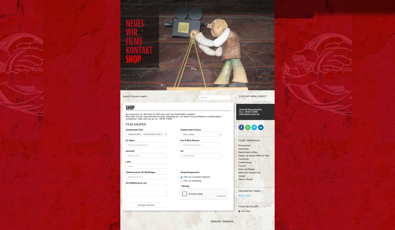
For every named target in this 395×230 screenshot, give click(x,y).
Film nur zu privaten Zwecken (197, 177)
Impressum (216, 221)
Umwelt (242, 176)
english (144, 96)
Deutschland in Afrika (248, 152)
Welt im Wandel (246, 179)
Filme (134, 41)
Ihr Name (130, 140)
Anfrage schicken (146, 205)
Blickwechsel (244, 145)
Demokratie (244, 149)
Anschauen (246, 195)
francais (135, 96)
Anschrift (130, 151)
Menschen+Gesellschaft (249, 172)
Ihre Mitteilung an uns (136, 183)
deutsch (126, 96)
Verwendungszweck (190, 172)
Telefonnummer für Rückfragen (140, 172)
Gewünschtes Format (191, 130)
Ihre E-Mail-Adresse (190, 140)
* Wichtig (185, 186)
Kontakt (139, 50)
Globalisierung (245, 162)
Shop (133, 59)
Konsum (242, 166)
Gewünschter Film (134, 130)
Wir (132, 32)
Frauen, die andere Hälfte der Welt (254, 156)
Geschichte (244, 159)
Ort (182, 151)
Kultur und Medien (247, 169)
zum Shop (245, 211)
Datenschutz (228, 221)
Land (128, 162)
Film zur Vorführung (192, 181)
